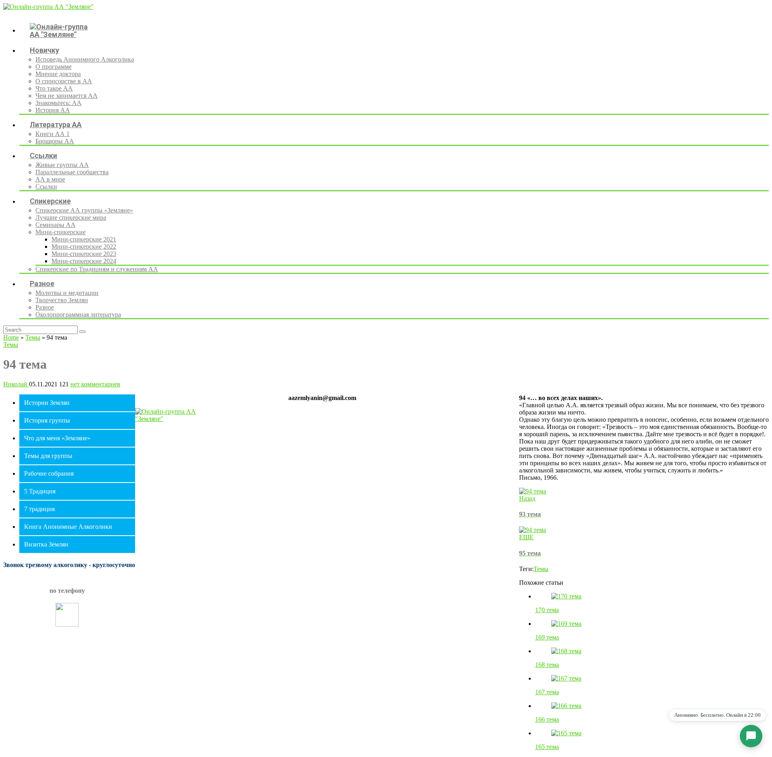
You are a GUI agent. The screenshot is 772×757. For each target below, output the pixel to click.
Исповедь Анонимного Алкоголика (84, 59)
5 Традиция (39, 491)
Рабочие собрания (49, 473)
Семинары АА (55, 224)
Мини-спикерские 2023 (83, 253)
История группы (47, 420)
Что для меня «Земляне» (57, 438)
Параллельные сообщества (72, 172)
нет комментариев (95, 384)
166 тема (547, 719)
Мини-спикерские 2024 (83, 261)
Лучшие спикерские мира (70, 217)
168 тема (547, 664)
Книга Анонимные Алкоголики (68, 526)
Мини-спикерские (60, 232)
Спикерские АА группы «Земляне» (84, 210)
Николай (16, 384)
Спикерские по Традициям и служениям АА (96, 269)
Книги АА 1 (52, 133)
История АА (52, 110)
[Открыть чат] (751, 736)
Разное (42, 283)
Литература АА (56, 124)
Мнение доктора (58, 73)
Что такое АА (54, 88)
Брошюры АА (54, 141)
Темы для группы (48, 455)
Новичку (44, 50)
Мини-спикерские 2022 (83, 246)
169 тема (547, 637)
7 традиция (39, 508)
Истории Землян (47, 402)
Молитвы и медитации (67, 292)
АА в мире (50, 179)
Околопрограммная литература (78, 314)
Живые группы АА (62, 164)
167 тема (547, 692)
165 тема (547, 746)
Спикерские (50, 201)
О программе (53, 66)
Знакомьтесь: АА (58, 102)
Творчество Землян (61, 300)
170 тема (547, 609)
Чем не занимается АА (66, 95)
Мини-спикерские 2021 (83, 239)
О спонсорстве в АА (63, 81)
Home (11, 337)
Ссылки (43, 155)
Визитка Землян (46, 544)
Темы (32, 337)
